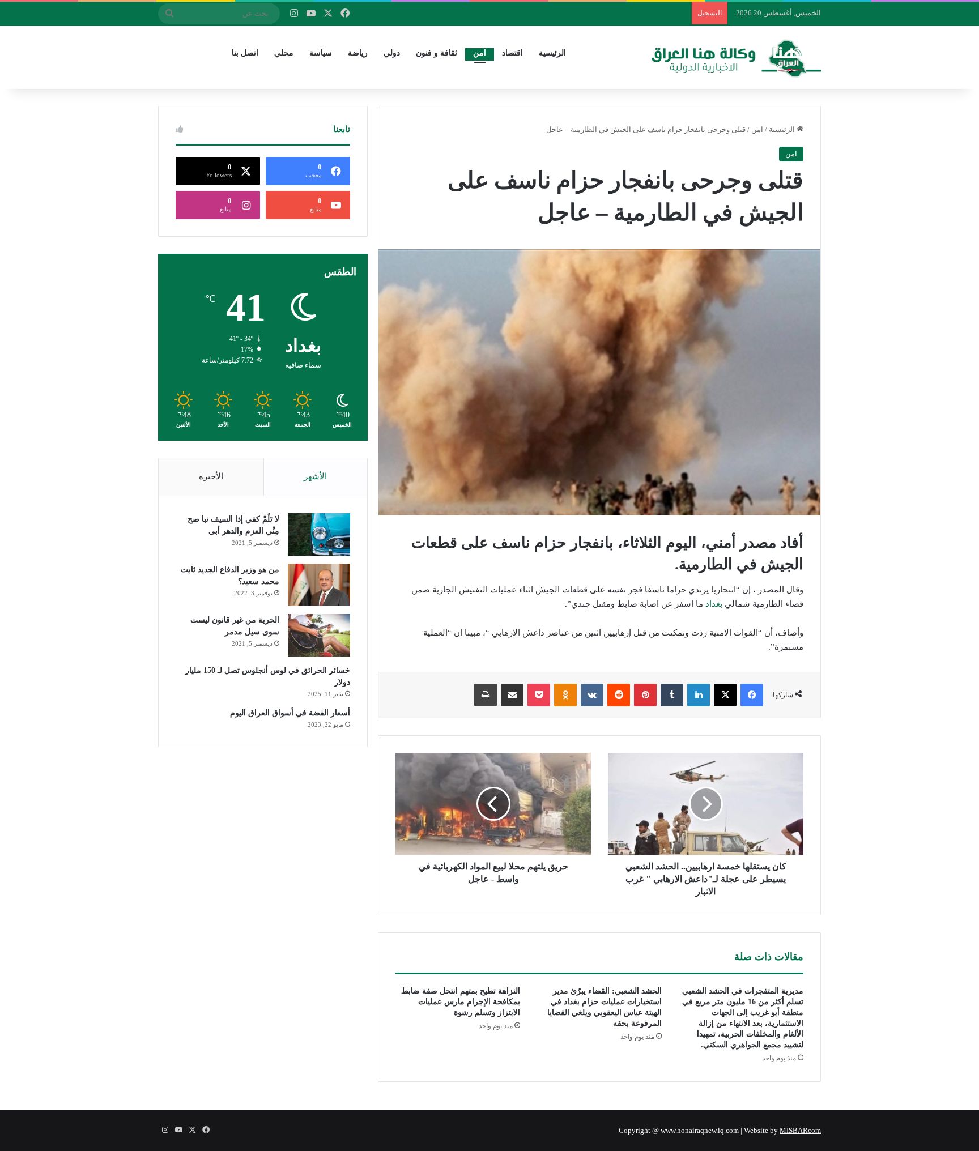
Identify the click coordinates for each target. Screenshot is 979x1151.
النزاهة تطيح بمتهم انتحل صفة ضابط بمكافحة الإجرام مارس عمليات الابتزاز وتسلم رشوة (460, 1002)
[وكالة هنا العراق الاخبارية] (736, 57)
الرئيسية (552, 53)
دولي (392, 53)
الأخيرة (211, 476)
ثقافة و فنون (436, 53)
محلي (283, 53)
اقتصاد (512, 53)
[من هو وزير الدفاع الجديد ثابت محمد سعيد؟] (319, 585)
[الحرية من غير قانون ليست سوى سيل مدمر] (319, 635)
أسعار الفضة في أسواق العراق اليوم (290, 713)
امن (479, 53)
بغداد (713, 603)
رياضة (358, 53)
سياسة (320, 53)
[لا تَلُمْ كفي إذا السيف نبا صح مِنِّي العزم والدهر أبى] (319, 534)
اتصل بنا (245, 53)
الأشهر (315, 476)
